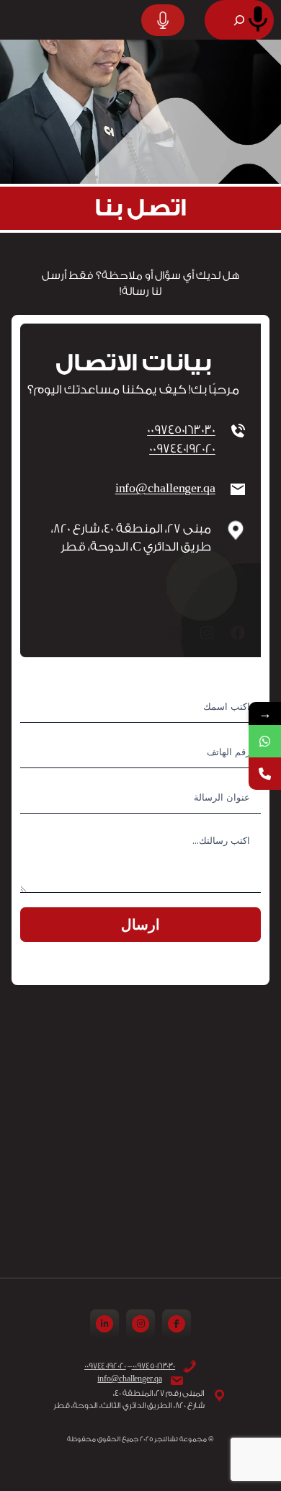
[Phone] (265, 773)
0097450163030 (181, 430)
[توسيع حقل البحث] (239, 20)
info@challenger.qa (165, 488)
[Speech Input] (258, 19)
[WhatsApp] (265, 741)
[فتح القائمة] (15, 20)
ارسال (140, 925)
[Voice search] (162, 20)
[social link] (176, 1323)
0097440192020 (182, 448)
